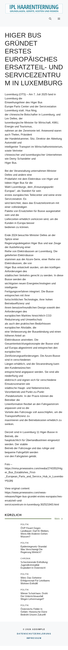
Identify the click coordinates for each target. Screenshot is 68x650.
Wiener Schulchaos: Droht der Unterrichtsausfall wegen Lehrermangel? (34, 596)
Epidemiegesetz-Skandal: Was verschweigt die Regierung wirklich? (34, 549)
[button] (50, 18)
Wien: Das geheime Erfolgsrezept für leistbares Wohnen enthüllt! (35, 580)
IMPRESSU (34, 638)
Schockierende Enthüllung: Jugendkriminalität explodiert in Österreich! (34, 565)
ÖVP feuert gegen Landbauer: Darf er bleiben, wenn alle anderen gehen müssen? (35, 532)
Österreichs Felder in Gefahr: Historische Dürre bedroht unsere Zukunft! (34, 612)
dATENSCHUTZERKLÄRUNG (34, 634)
